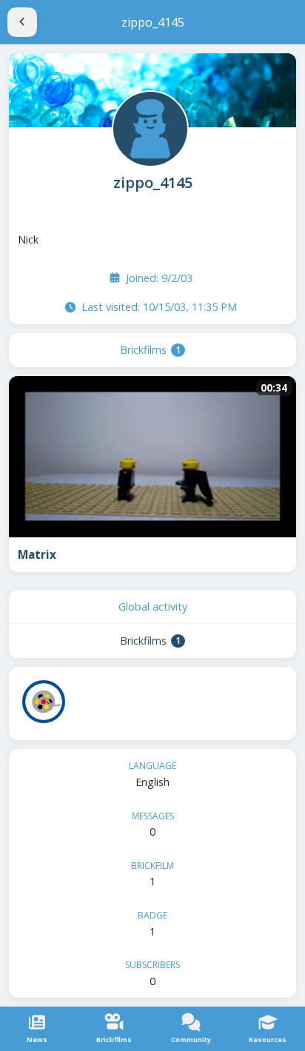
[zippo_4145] (149, 127)
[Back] (22, 22)
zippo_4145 (152, 182)
